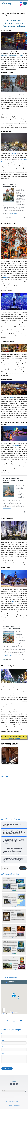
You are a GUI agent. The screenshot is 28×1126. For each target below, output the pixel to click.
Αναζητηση (22, 868)
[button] (14, 1087)
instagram (17, 738)
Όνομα (3, 1033)
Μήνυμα (4, 1053)
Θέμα (3, 1047)
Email (3, 1040)
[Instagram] (21, 5)
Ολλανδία (14, 358)
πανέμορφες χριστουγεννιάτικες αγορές (12, 55)
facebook (10, 738)
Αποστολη (7, 1068)
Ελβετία (11, 397)
